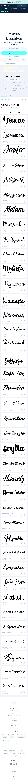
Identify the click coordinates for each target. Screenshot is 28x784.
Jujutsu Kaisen (14, 720)
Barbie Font (14, 725)
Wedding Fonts (9, 747)
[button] (22, 5)
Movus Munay (11, 79)
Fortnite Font (14, 728)
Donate (19, 79)
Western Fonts (18, 747)
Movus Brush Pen (9, 83)
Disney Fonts (13, 756)
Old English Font (6, 753)
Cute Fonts (5, 740)
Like (11, 59)
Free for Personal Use (8, 67)
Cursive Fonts (15, 734)
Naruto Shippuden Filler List (18, 753)
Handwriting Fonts (21, 737)
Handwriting (6, 71)
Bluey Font (14, 723)
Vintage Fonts (21, 740)
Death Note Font (14, 710)
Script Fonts (22, 734)
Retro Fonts (5, 743)
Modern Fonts (13, 740)
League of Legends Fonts (9, 750)
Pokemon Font (14, 718)
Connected (20, 71)
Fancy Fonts (4, 737)
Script (17, 67)
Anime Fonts (20, 750)
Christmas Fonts (20, 743)
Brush (22, 67)
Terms (14, 774)
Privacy (14, 771)
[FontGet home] (5, 5)
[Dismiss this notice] (26, 2)
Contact (14, 776)
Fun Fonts (13, 743)
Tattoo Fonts (12, 737)
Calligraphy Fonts (5, 734)
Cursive (14, 71)
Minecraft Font (14, 713)
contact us (16, 2)
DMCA (14, 778)
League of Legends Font (14, 715)
